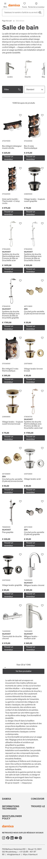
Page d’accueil (7, 21)
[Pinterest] (20, 837)
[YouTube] (16, 837)
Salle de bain (20, 21)
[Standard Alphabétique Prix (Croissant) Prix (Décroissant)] (34, 89)
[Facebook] (7, 837)
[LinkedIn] (12, 837)
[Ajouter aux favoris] (20, 115)
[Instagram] (3, 837)
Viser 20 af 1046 (23, 665)
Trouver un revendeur (8, 158)
